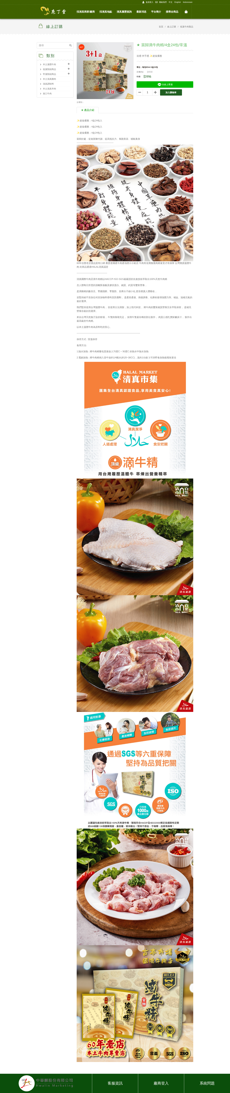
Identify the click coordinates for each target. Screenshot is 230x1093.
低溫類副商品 (49, 69)
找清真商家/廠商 (86, 11)
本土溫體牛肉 (49, 64)
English (177, 2)
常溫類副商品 (49, 74)
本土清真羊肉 (49, 88)
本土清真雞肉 (49, 79)
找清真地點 (106, 11)
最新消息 (141, 11)
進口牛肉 (47, 93)
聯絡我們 (163, 2)
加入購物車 (171, 92)
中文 (170, 2)
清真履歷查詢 (124, 11)
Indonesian (187, 2)
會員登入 (149, 2)
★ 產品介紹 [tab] (87, 110)
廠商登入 (161, 1083)
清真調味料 (48, 84)
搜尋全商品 (172, 11)
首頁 (161, 26)
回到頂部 (218, 1085)
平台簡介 (156, 11)
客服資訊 (115, 1083)
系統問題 (207, 1083)
